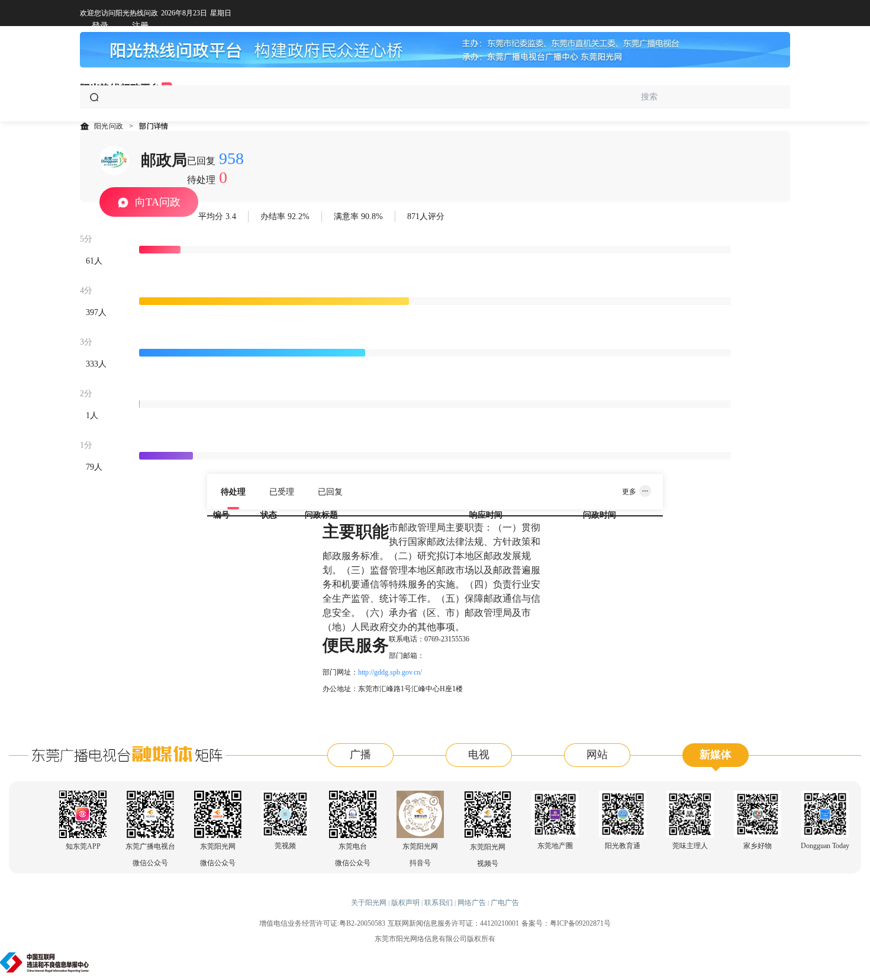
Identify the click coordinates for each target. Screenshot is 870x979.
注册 (140, 25)
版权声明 (405, 902)
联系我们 (438, 902)
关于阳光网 (368, 902)
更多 (629, 491)
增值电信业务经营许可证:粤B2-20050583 (322, 923)
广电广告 (505, 902)
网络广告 (471, 902)
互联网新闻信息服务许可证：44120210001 (453, 923)
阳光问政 (108, 126)
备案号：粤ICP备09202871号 (566, 923)
